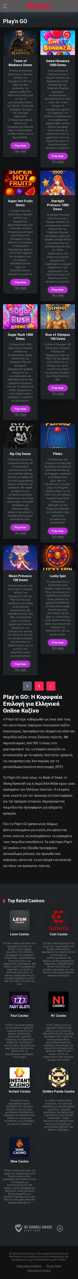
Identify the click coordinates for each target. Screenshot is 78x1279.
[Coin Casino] (59, 929)
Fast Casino (19, 1016)
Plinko (57, 454)
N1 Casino (58, 1016)
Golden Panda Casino (59, 1091)
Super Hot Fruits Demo (20, 203)
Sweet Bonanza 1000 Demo (57, 63)
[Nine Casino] (20, 1156)
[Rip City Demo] (20, 447)
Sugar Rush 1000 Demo (20, 337)
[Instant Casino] (20, 1086)
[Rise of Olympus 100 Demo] (57, 328)
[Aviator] (39, 6)
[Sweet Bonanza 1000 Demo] (57, 54)
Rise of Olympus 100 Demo (57, 337)
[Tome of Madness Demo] (20, 54)
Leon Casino (19, 934)
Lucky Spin (58, 576)
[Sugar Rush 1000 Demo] (20, 328)
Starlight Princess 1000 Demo (58, 205)
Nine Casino (20, 1161)
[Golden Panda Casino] (59, 1086)
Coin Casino (59, 934)
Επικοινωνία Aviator (39, 1270)
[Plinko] (57, 447)
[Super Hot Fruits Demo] (20, 194)
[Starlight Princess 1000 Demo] (57, 194)
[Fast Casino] (20, 1011)
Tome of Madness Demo (20, 63)
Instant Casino (19, 1091)
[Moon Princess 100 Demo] (20, 569)
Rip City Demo (20, 454)
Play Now (20, 145)
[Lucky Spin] (57, 569)
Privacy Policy (54, 1266)
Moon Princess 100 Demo (20, 578)
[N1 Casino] (59, 1011)
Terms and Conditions (29, 1266)
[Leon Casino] (20, 929)
